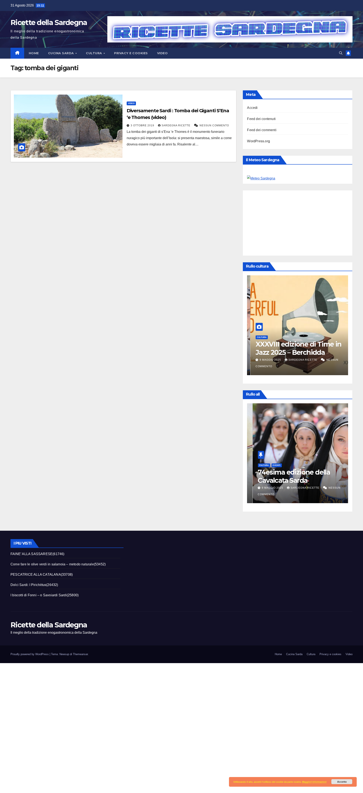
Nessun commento (214, 125)
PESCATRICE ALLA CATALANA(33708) (42, 574)
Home (34, 53)
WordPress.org (258, 141)
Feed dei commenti (261, 130)
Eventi (271, 465)
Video (162, 53)
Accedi (252, 108)
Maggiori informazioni (314, 781)
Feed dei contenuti (261, 119)
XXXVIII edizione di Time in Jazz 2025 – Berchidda (295, 348)
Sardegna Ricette (176, 125)
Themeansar (80, 654)
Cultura (94, 53)
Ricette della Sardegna (49, 22)
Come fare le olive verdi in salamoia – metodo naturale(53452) (58, 564)
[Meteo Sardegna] (261, 178)
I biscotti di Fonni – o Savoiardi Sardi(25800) (45, 595)
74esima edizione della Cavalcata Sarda (288, 476)
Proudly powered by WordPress (30, 654)
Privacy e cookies (131, 53)
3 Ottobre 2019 (143, 125)
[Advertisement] (305, 222)
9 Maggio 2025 (267, 359)
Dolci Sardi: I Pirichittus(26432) (34, 585)
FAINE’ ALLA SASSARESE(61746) (37, 554)
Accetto (342, 782)
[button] (340, 53)
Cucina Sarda (61, 53)
